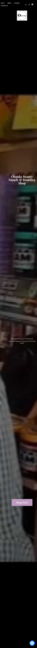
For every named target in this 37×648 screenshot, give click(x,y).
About (9, 3)
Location (16, 3)
